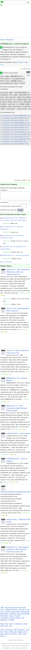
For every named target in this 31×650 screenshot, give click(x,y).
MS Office (12, 614)
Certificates (13, 632)
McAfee (7, 612)
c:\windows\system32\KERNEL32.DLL (15, 123)
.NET (2, 607)
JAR (27, 630)
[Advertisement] (15, 22)
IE (26, 609)
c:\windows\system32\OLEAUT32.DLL (15, 125)
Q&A (2, 634)
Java (2, 612)
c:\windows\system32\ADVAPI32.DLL (15, 132)
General (21, 609)
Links (26, 632)
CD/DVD (9, 609)
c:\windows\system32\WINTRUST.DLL (15, 139)
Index (26, 624)
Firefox (15, 609)
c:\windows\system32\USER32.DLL (14, 127)
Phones (14, 634)
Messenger (4, 614)
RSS (2, 626)
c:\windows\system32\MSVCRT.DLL (14, 118)
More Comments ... (6, 262)
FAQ (24, 634)
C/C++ (2, 609)
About (11, 624)
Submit (20, 210)
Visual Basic (5, 618)
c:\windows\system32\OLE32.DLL (14, 130)
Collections (18, 624)
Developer (9, 630)
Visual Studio (15, 618)
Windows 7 (10, 39)
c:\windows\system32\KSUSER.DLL (14, 144)
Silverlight (4, 616)
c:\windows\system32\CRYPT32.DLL (15, 137)
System (17, 616)
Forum (2, 636)
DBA (16, 630)
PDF (27, 614)
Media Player (15, 612)
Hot (7, 624)
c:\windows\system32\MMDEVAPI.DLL (15, 116)
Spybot (11, 616)
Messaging (25, 612)
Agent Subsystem (11, 607)
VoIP (22, 618)
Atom (6, 626)
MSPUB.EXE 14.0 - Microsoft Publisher (15, 255)
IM (28, 609)
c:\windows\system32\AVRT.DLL (13, 141)
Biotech (7, 634)
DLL (1, 632)
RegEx (20, 632)
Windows (21, 630)
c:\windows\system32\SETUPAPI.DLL (15, 134)
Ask (10, 626)
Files (6, 632)
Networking (21, 614)
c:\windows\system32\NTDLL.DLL (14, 120)
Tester (2, 630)
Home (2, 39)
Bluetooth (22, 607)
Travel (20, 634)
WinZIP (11, 620)
